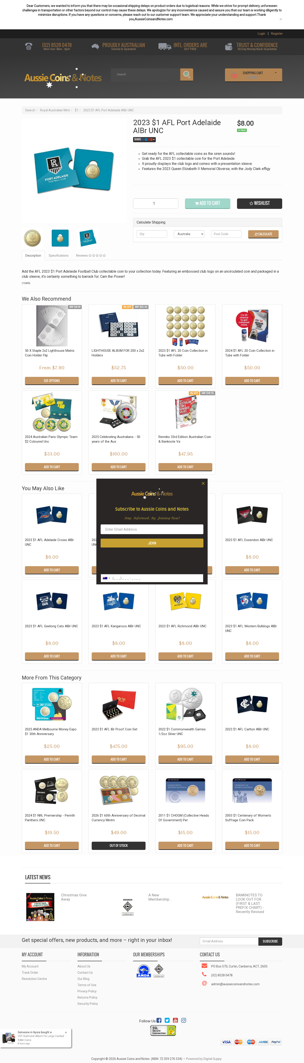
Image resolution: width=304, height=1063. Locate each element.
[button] (259, 203)
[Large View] (32, 238)
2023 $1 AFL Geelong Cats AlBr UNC (51, 626)
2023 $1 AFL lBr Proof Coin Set (114, 729)
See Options (52, 380)
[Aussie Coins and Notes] (63, 76)
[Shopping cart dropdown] (275, 74)
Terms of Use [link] (86, 985)
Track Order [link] (30, 972)
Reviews (82, 255)
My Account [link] (30, 966)
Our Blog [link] (83, 979)
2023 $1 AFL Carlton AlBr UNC (247, 729)
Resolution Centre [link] (34, 979)
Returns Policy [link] (87, 997)
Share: (138, 139)
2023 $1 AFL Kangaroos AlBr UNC (116, 626)
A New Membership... (160, 897)
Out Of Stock (119, 845)
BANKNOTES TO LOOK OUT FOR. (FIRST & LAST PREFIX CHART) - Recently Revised (250, 903)
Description (33, 255)
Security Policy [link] (87, 1003)
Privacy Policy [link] (87, 991)
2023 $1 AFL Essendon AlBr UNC (249, 540)
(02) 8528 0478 (57, 45)
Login (261, 33)
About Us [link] (83, 966)
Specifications (59, 255)
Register (277, 33)
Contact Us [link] (85, 972)
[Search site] (186, 74)
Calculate (264, 234)
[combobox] (106, 578)
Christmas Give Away (74, 897)
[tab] (33, 255)
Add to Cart (209, 203)
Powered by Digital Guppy (204, 1059)
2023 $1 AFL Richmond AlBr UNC (182, 626)
